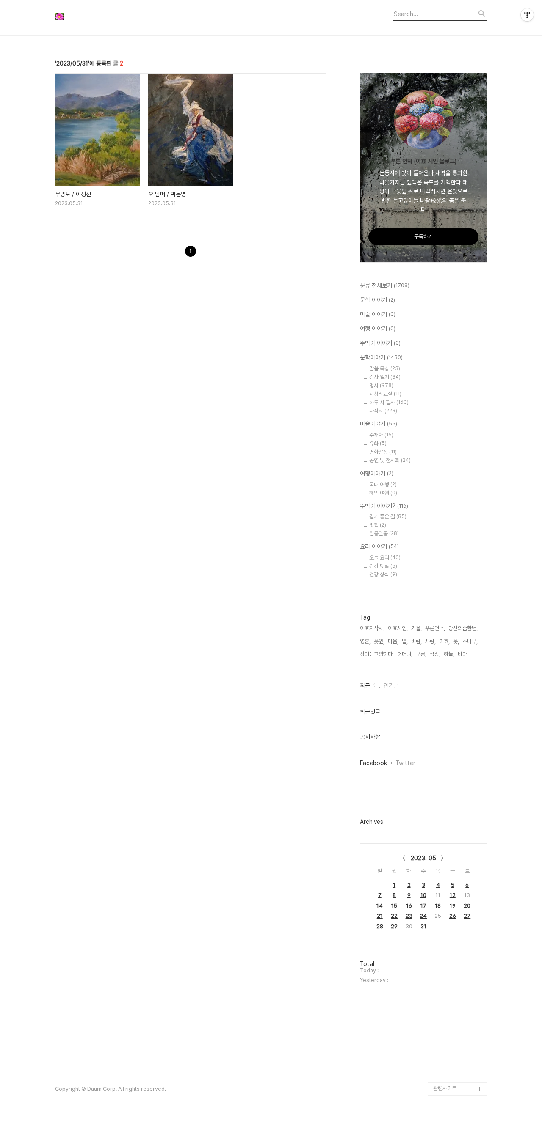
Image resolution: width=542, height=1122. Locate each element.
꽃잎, (379, 641)
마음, (393, 641)
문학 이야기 (377, 299)
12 (453, 895)
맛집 (377, 525)
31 (423, 926)
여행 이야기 (377, 328)
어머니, (404, 654)
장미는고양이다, (377, 654)
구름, (421, 654)
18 (438, 906)
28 (379, 926)
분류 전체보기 (384, 285)
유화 (378, 443)
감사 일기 (385, 377)
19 (453, 906)
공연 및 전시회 (390, 460)
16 (409, 906)
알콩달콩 (384, 533)
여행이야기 (376, 473)
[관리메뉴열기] (527, 14)
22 (394, 916)
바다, (463, 654)
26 (452, 916)
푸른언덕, (435, 628)
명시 (381, 385)
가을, (416, 628)
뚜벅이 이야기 (380, 343)
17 (423, 906)
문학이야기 (381, 357)
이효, (444, 641)
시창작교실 (385, 394)
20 (467, 906)
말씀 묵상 (384, 368)
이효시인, (398, 628)
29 (394, 926)
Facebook (373, 763)
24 (423, 916)
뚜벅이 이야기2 (384, 505)
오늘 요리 (385, 557)
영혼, (365, 641)
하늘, (449, 654)
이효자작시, (372, 628)
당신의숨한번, (463, 628)
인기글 (391, 685)
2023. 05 (423, 858)
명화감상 (383, 452)
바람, (416, 641)
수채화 (381, 435)
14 (379, 906)
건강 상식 (383, 574)
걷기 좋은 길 (387, 516)
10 (423, 895)
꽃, (456, 641)
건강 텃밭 (383, 566)
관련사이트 (444, 1088)
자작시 (383, 411)
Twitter (405, 763)
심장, (435, 654)
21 (380, 916)
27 (467, 916)
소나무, (470, 641)
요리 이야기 (379, 546)
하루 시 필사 (389, 402)
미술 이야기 (377, 314)
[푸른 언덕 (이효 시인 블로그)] (101, 17)
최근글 (367, 685)
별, (405, 641)
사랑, (430, 641)
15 (394, 906)
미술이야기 (378, 423)
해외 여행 (383, 493)
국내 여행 (383, 484)
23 (409, 916)
